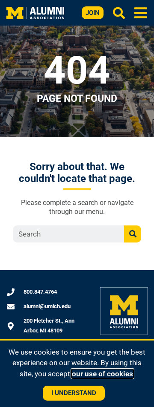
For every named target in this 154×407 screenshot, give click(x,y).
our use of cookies (102, 373)
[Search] (132, 233)
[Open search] (119, 13)
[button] (140, 12)
